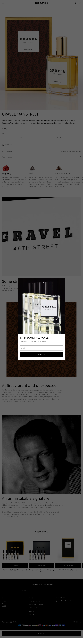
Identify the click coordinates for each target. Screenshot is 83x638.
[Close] (62, 280)
